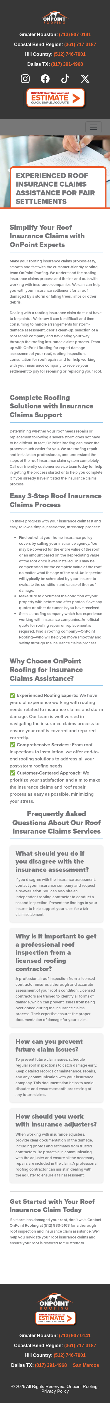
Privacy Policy (55, 1391)
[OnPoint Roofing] (55, 17)
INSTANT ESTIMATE (55, 99)
